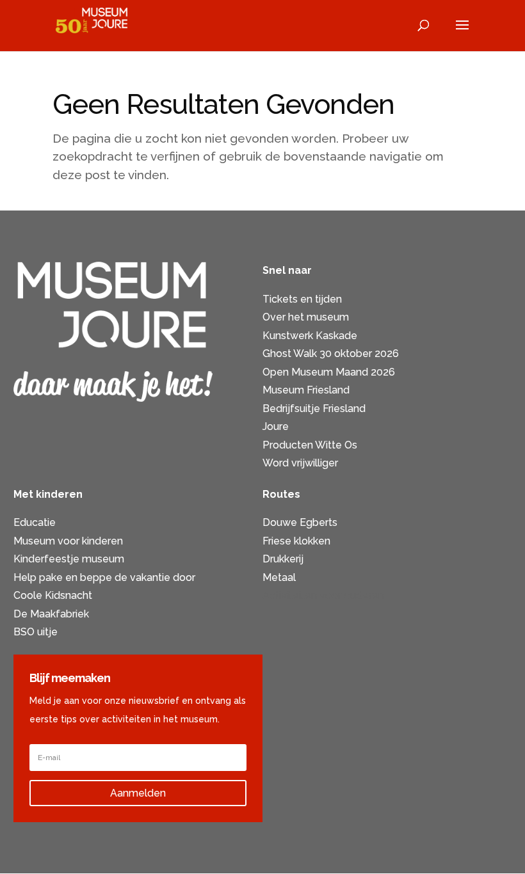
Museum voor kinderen (68, 541)
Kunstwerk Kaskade (309, 336)
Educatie (34, 522)
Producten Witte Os (309, 445)
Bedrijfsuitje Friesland (314, 408)
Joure (275, 426)
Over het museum (305, 317)
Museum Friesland (306, 390)
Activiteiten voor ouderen (323, 595)
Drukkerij (282, 559)
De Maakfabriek (51, 614)
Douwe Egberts (299, 522)
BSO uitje (35, 632)
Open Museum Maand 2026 (328, 372)
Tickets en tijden (302, 299)
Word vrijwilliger (300, 463)
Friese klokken (296, 541)
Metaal (279, 577)
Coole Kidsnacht (52, 595)
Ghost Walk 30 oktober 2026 (330, 353)
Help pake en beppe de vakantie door (104, 577)
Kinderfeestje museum (68, 559)
